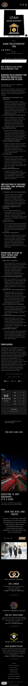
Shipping (8, 53)
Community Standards (14, 676)
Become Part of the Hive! (13, 682)
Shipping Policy (14, 669)
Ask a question (14, 376)
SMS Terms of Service (14, 678)
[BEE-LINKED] (14, 574)
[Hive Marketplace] (14, 637)
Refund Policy (14, 672)
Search (14, 663)
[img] (5, 50)
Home (13, 40)
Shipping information (14, 374)
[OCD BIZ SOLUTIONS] (14, 605)
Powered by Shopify (14, 684)
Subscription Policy (14, 674)
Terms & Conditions (14, 665)
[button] (19, 392)
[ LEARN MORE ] (14, 595)
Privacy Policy (14, 667)
